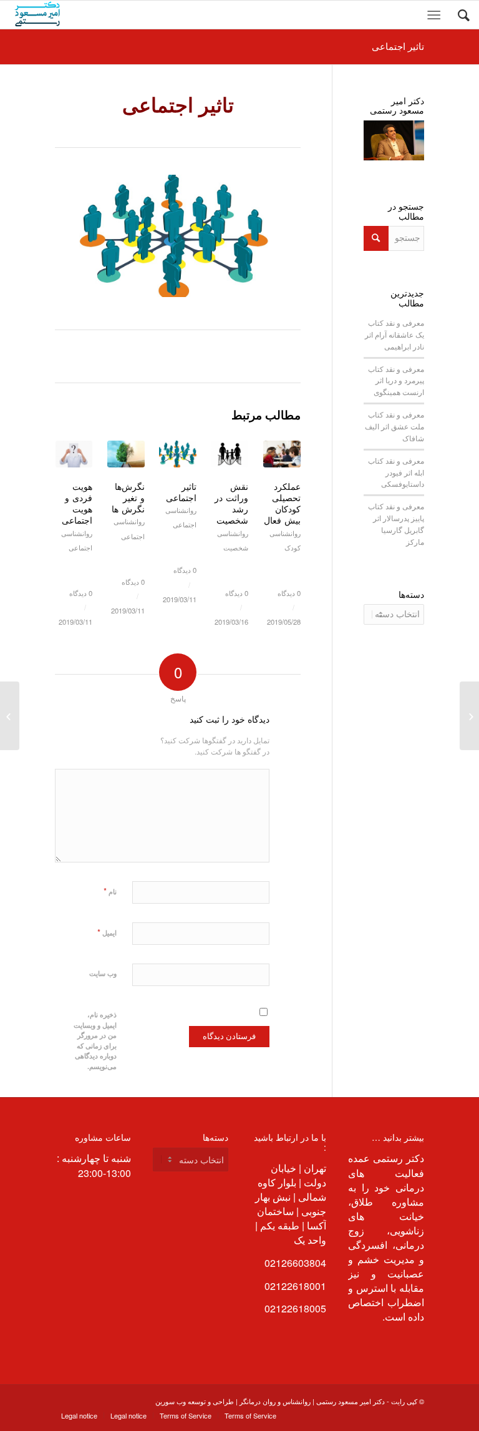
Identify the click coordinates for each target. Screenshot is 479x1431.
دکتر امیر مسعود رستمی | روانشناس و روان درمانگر (312, 1401)
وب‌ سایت (103, 973)
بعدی (282, 514)
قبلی (73, 514)
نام (110, 891)
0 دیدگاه (289, 593)
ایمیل (107, 932)
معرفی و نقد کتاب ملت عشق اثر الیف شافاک (394, 426)
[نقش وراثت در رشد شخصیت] (469, 715)
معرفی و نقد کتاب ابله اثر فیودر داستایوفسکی (396, 472)
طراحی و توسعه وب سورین (194, 1401)
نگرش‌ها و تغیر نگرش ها (128, 497)
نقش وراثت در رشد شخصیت (231, 503)
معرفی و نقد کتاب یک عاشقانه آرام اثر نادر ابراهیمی (394, 334)
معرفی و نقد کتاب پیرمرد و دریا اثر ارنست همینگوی (396, 381)
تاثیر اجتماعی (398, 45)
